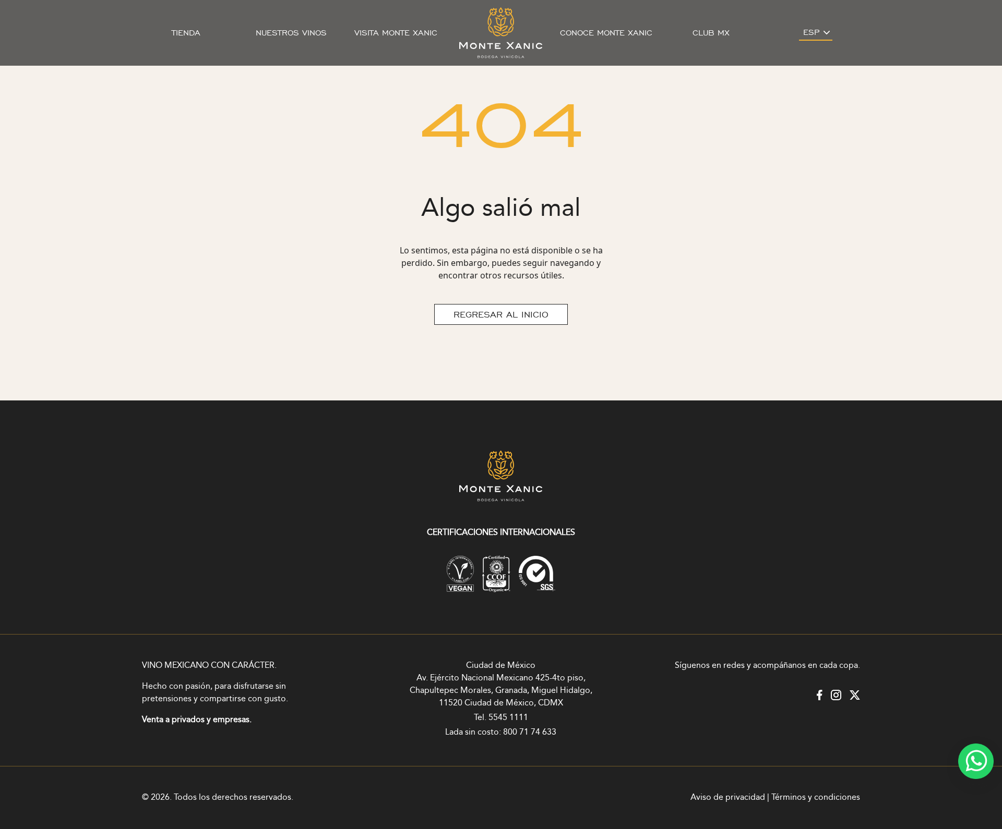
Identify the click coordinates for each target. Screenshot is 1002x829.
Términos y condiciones (815, 797)
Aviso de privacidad (727, 797)
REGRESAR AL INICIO (501, 314)
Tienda (186, 33)
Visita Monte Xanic (395, 33)
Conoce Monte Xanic (606, 33)
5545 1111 (508, 717)
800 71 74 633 (529, 732)
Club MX (711, 33)
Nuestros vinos (291, 33)
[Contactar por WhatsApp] (976, 761)
